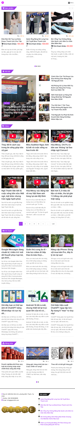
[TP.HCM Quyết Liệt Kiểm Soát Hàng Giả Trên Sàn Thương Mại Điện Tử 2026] (19, 98)
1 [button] (35, 66)
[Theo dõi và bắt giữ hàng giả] (62, 353)
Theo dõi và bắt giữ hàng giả (61, 364)
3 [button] (38, 66)
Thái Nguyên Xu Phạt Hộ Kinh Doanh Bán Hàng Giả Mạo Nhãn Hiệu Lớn (62, 117)
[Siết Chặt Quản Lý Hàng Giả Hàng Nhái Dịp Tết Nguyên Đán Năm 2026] (44, 97)
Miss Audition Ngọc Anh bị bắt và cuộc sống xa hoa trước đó (37, 147)
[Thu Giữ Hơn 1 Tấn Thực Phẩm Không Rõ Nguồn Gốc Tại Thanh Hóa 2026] (44, 107)
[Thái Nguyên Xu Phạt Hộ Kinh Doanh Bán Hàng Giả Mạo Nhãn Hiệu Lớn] (44, 117)
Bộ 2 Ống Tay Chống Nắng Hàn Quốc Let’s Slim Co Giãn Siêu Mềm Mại (61, 41)
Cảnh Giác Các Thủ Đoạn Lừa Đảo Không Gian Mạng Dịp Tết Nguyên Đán (62, 78)
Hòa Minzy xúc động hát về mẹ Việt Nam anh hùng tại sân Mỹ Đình (37, 193)
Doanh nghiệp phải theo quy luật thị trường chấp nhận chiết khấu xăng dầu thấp (12, 366)
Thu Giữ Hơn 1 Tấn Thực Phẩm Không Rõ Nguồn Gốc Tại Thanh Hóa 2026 (61, 107)
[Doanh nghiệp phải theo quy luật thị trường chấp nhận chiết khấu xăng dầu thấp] (12, 353)
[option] (12, 34)
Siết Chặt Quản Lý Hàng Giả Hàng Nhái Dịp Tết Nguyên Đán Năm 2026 (61, 97)
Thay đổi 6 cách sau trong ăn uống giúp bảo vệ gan (12, 147)
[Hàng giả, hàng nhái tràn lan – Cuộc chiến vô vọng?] (37, 353)
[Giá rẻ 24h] (2, 2)
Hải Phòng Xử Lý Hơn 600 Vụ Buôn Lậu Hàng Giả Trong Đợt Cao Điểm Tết (62, 88)
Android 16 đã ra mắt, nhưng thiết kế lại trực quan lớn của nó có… (36, 308)
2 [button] (36, 66)
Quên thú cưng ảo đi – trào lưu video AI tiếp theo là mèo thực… (36, 252)
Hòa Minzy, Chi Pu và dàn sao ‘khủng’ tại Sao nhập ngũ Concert (61, 147)
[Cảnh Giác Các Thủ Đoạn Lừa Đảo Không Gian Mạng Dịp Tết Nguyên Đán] (44, 78)
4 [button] (39, 66)
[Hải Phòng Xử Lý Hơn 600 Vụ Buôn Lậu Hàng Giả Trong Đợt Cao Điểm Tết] (40, 85)
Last (53, 224)
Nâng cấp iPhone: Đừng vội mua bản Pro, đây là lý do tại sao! (62, 252)
